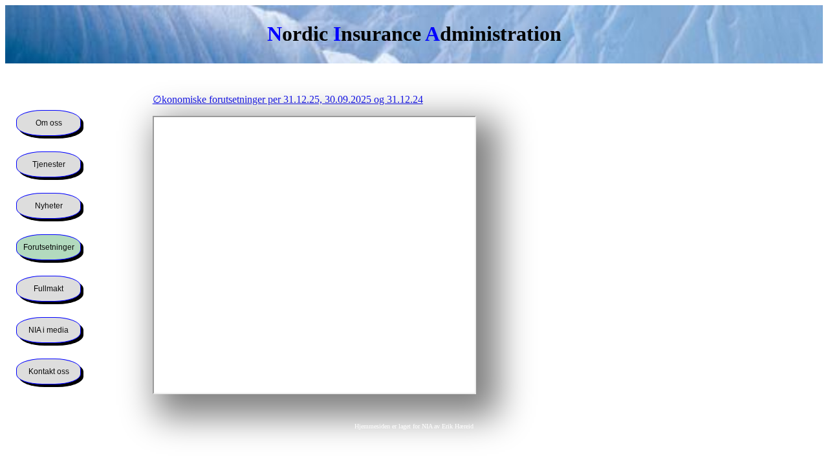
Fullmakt (48, 288)
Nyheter (49, 205)
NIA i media (48, 330)
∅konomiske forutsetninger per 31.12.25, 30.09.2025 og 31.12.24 (288, 99)
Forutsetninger (48, 247)
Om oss (49, 123)
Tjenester (48, 164)
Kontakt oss (48, 371)
